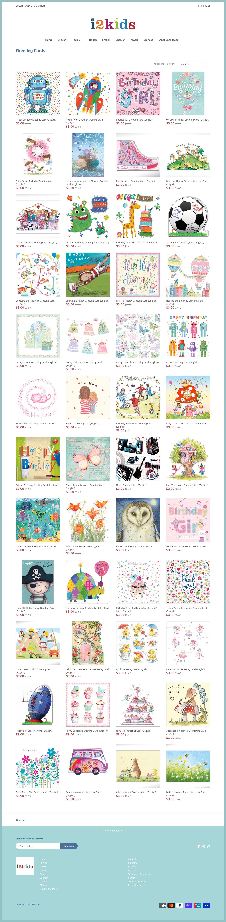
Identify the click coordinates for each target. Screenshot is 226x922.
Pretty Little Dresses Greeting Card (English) (84, 364)
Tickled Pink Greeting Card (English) (35, 423)
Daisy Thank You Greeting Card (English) (37, 792)
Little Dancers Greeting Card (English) (186, 669)
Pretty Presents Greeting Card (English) (36, 362)
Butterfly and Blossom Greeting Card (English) (85, 487)
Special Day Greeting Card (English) (134, 119)
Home (43, 859)
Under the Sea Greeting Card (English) (36, 546)
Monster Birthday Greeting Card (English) (87, 242)
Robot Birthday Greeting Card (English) (36, 119)
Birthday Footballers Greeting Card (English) (134, 425)
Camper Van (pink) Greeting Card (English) (83, 794)
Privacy (132, 866)
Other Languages (49, 888)
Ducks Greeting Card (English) (131, 669)
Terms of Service (136, 881)
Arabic (43, 881)
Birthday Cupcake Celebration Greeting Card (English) (136, 609)
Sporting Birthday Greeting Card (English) (87, 300)
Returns (132, 870)
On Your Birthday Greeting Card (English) (187, 119)
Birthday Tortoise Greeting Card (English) (87, 607)
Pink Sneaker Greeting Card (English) (135, 181)
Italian (43, 870)
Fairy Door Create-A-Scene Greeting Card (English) (87, 671)
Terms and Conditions (139, 874)
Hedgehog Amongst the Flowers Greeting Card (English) (87, 183)
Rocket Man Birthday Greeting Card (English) (84, 121)
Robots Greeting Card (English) (182, 362)
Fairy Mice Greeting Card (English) (133, 730)
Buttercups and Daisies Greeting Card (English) (186, 794)
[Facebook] (199, 846)
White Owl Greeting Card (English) (134, 546)
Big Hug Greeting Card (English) (82, 423)
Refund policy (135, 885)
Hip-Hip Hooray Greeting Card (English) (136, 300)
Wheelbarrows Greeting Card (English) (136, 792)
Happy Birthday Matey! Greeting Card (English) (35, 609)
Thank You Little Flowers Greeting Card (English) (186, 609)
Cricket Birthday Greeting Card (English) (37, 485)
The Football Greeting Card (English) (185, 242)
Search (131, 877)
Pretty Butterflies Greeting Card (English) (137, 362)
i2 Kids (36, 904)
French (43, 874)
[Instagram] (208, 846)
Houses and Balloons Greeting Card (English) (184, 302)
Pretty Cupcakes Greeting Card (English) (87, 730)
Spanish (44, 877)
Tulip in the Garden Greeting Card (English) (83, 548)
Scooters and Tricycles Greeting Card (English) (35, 302)
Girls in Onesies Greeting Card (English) (36, 242)
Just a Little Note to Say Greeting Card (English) (186, 732)
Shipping (132, 862)
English (44, 862)
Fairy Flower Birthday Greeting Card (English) (34, 183)
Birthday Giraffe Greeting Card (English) (137, 242)
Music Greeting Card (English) (131, 485)
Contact (132, 859)
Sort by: (171, 63)
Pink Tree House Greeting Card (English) (187, 485)
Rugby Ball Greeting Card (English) (34, 730)
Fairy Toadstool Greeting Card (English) (186, 423)
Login (19, 5)
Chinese (44, 885)
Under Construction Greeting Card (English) (33, 671)
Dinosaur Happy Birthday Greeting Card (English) (187, 183)
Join (28, 5)
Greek (43, 866)
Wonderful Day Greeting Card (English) (186, 546)
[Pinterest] (203, 846)
